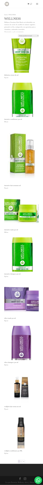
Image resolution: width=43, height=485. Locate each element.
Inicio (6, 15)
